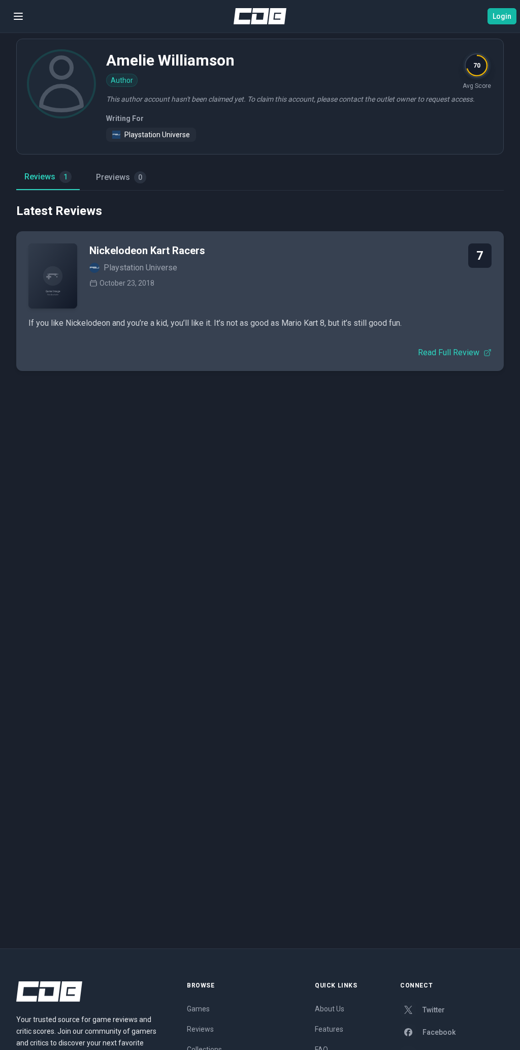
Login (502, 16)
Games (198, 1009)
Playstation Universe (157, 135)
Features (329, 1029)
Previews (119, 177)
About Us (329, 1009)
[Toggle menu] (18, 16)
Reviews (46, 176)
